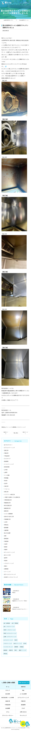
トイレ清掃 (6, 475)
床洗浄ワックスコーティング (11, 577)
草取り (5, 566)
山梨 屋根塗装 (7, 623)
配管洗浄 (6, 511)
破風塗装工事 (7, 508)
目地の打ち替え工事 (9, 516)
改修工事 (6, 491)
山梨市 (5, 472)
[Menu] (28, 2)
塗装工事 (6, 450)
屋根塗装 (6, 538)
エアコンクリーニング (9, 447)
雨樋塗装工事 (7, 502)
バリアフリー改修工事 (9, 494)
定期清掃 (14, 427)
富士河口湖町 (7, 533)
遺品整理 (6, 461)
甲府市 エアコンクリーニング (10, 633)
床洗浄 (24, 643)
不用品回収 (6, 456)
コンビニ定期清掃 (8, 513)
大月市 (5, 522)
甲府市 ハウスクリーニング (9, 630)
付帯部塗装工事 (8, 500)
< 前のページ (5, 432)
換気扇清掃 (6, 467)
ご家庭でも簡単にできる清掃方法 (12, 497)
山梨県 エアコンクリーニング (10, 636)
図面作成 (11, 650)
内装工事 (6, 486)
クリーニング (9, 427)
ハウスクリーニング (21, 427)
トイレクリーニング (9, 464)
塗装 (5, 536)
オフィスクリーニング (9, 552)
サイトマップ (23, 715)
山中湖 (5, 469)
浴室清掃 (6, 530)
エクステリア (7, 458)
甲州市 (5, 480)
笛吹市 (5, 558)
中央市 (5, 544)
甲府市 (5, 560)
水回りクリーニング (18, 643)
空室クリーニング (22, 650)
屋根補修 (6, 527)
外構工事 (6, 453)
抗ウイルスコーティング (10, 574)
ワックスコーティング (8, 646)
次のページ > (25, 432)
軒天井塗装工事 (8, 505)
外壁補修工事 (7, 519)
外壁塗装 (6, 541)
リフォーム (6, 489)
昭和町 (5, 547)
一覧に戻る (15, 433)
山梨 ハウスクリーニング (9, 626)
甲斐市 (5, 549)
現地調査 (6, 478)
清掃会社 (3, 427)
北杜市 (5, 483)
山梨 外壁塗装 (15, 623)
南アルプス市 (7, 555)
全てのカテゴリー (8, 445)
